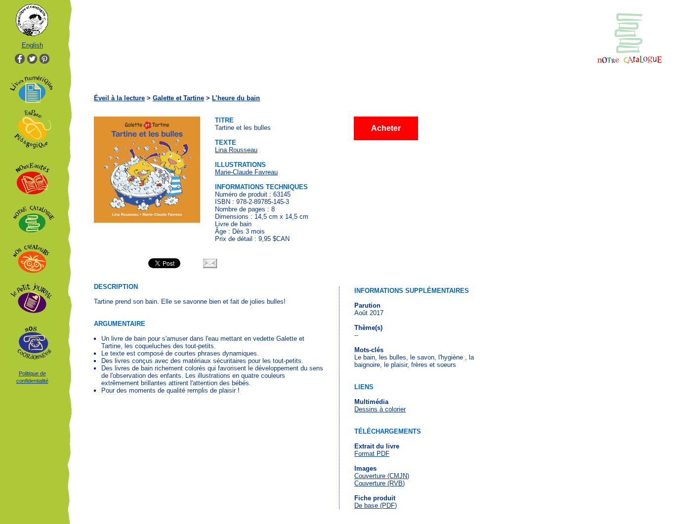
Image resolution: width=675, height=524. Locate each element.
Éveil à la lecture (119, 98)
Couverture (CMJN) (381, 476)
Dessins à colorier (380, 409)
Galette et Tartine (178, 98)
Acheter (386, 128)
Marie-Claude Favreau (246, 172)
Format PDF (371, 453)
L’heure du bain (236, 98)
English (32, 45)
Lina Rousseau (236, 150)
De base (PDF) (375, 505)
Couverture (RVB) (379, 483)
